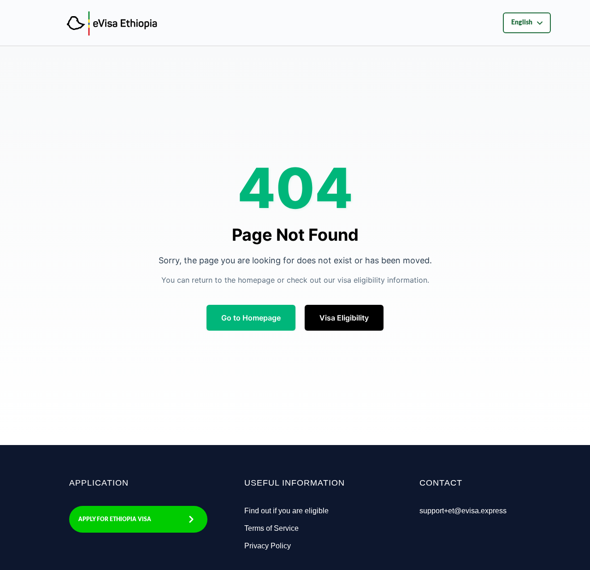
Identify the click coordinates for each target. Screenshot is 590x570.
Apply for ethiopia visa (114, 519)
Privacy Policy (267, 546)
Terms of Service (271, 528)
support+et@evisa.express (463, 511)
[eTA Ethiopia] (72, 22)
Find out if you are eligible (286, 511)
